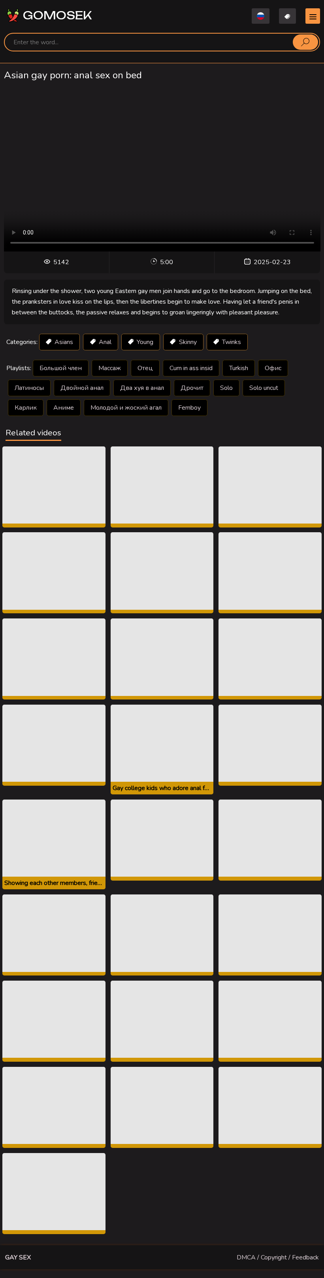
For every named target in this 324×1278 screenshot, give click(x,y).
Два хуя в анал (142, 388)
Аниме (63, 407)
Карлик (26, 407)
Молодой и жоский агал (126, 407)
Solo (226, 388)
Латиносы (29, 388)
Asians (63, 342)
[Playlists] (287, 16)
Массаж (109, 368)
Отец (145, 368)
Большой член (61, 368)
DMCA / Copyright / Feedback (278, 1257)
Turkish (238, 368)
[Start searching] (305, 41)
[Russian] (260, 16)
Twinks (230, 342)
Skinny (187, 342)
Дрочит (192, 388)
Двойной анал (82, 388)
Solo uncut (263, 388)
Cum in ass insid (191, 368)
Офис (273, 368)
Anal (104, 342)
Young (144, 342)
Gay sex (18, 1257)
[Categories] (312, 16)
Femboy (189, 407)
